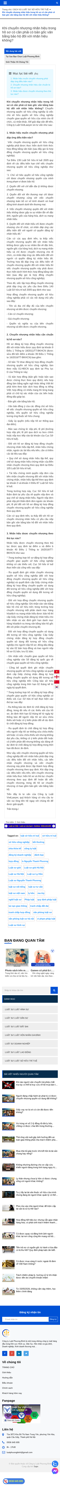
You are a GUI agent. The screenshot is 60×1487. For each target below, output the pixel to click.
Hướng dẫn (7, 1377)
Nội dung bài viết (13, 51)
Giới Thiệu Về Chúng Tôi (17, 62)
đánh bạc (39, 855)
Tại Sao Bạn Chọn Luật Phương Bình (22, 56)
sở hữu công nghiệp (19, 842)
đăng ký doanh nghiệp (20, 855)
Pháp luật (29, 899)
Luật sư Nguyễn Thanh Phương (25, 880)
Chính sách (7, 1388)
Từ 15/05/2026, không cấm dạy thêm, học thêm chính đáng (36, 1290)
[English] (56, 676)
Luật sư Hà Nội (16, 874)
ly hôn (31, 893)
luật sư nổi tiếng (17, 887)
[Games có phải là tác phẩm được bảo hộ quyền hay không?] (43, 958)
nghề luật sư (15, 899)
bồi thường (38, 842)
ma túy (41, 893)
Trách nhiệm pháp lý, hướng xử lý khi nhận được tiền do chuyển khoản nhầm (36, 1276)
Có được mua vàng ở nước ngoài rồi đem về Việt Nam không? (36, 1262)
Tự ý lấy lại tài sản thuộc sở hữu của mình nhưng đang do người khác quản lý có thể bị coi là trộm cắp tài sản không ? (37, 1193)
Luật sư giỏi (15, 867)
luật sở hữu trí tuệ (30, 835)
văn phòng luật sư (42, 912)
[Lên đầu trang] (49, 1482)
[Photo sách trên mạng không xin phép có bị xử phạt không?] (17, 958)
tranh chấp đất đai (39, 906)
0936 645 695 (13, 1442)
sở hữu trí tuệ (49, 835)
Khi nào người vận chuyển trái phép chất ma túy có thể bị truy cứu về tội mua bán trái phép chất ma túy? (37, 1083)
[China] (56, 682)
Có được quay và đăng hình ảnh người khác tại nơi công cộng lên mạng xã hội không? (34, 1235)
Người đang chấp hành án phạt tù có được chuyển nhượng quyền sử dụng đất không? (36, 1097)
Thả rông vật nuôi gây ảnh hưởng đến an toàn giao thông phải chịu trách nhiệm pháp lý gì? (36, 1138)
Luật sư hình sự (17, 925)
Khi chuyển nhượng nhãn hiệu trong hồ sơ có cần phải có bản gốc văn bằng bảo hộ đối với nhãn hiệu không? (30, 105)
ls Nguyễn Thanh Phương (35, 861)
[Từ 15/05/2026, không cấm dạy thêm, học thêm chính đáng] (8, 1291)
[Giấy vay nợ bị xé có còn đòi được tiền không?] (8, 1112)
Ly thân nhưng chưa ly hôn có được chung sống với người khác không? (36, 1179)
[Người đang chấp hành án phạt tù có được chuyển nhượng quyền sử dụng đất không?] (8, 1098)
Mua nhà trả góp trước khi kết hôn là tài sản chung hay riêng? (36, 1152)
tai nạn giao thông (18, 906)
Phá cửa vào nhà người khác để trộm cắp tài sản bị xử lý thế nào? (36, 1207)
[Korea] (56, 687)
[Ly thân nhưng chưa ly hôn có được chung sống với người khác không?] (8, 1181)
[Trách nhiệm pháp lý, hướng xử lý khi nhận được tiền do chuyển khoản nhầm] (8, 1278)
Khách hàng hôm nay (12, 1393)
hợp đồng (14, 861)
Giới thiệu (6, 1372)
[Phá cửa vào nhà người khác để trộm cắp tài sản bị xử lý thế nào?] (8, 1208)
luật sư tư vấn (35, 887)
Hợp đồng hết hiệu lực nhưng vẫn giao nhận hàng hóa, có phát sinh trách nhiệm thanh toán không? (37, 1221)
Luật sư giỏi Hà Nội (34, 867)
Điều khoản (7, 1383)
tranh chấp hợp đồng (19, 912)
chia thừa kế (15, 848)
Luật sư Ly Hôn (35, 874)
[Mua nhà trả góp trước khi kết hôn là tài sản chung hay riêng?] (8, 1154)
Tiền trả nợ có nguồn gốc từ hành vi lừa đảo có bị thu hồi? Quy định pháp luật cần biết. (36, 1248)
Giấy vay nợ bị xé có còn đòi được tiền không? (34, 1110)
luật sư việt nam (17, 893)
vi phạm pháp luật (46, 918)
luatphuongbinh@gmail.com (19, 1452)
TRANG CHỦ (8, 1367)
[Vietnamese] (56, 671)
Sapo (36, 1466)
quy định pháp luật (46, 899)
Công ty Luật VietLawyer (19, 125)
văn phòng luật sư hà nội (21, 918)
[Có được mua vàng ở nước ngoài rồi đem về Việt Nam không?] (8, 1264)
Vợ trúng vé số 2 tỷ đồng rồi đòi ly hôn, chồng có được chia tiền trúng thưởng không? (34, 1124)
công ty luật (30, 848)
